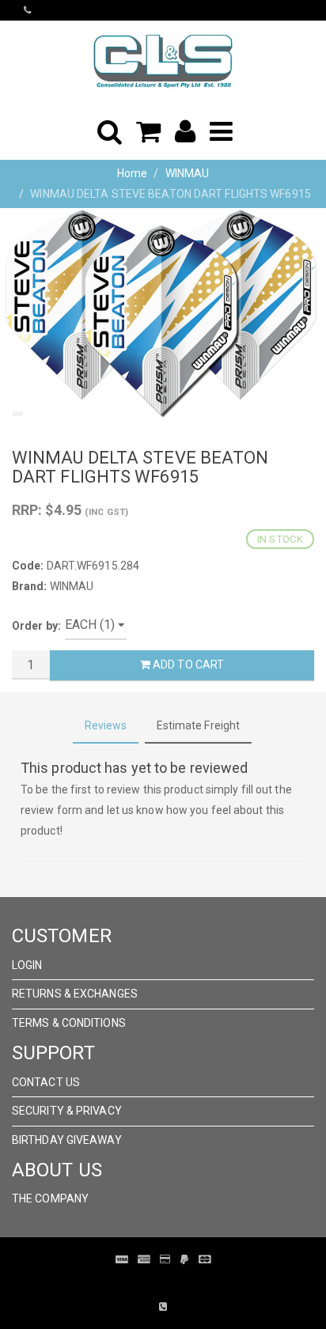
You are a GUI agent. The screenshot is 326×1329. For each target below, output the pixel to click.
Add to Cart (187, 664)
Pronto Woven (152, 1283)
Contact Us (46, 1082)
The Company (50, 1198)
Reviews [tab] (106, 725)
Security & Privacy (67, 1110)
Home (132, 173)
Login (27, 965)
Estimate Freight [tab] (199, 725)
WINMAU (187, 173)
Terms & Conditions (69, 1023)
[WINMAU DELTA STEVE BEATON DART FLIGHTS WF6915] (163, 315)
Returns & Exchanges (75, 993)
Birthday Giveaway (67, 1140)
